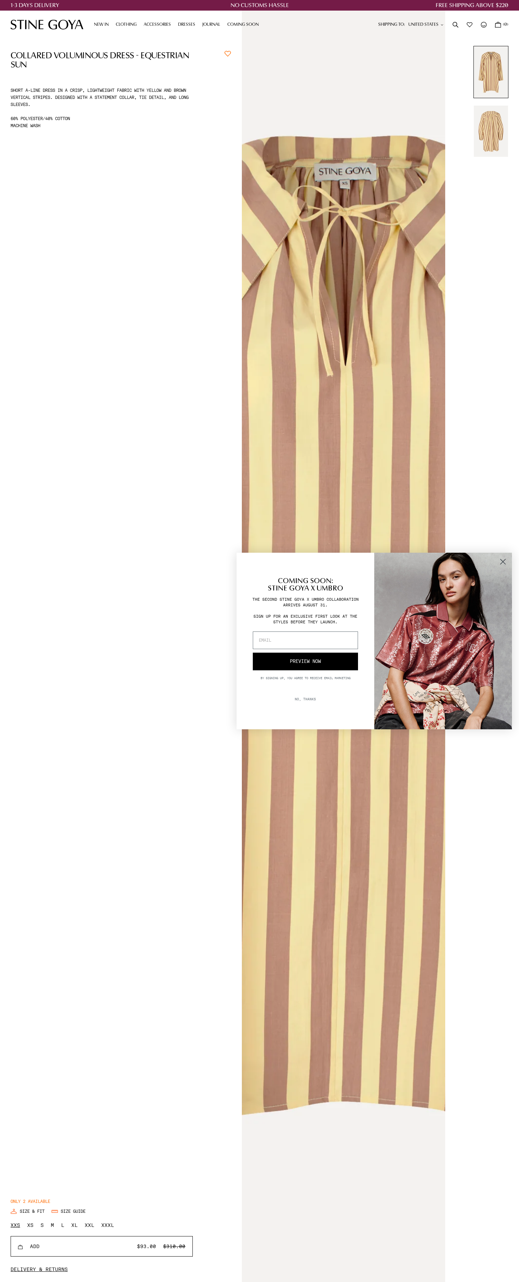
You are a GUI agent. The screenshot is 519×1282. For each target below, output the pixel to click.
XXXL (107, 1225)
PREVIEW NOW (305, 661)
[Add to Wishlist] (228, 53)
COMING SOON (243, 25)
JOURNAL (213, 25)
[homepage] (47, 24)
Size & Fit (32, 1211)
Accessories (159, 25)
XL (74, 1225)
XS (30, 1225)
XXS (15, 1225)
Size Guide (73, 1211)
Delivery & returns (39, 1269)
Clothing (128, 25)
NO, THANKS (305, 699)
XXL (89, 1225)
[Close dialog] (503, 562)
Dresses (188, 25)
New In (101, 25)
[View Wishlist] (470, 24)
